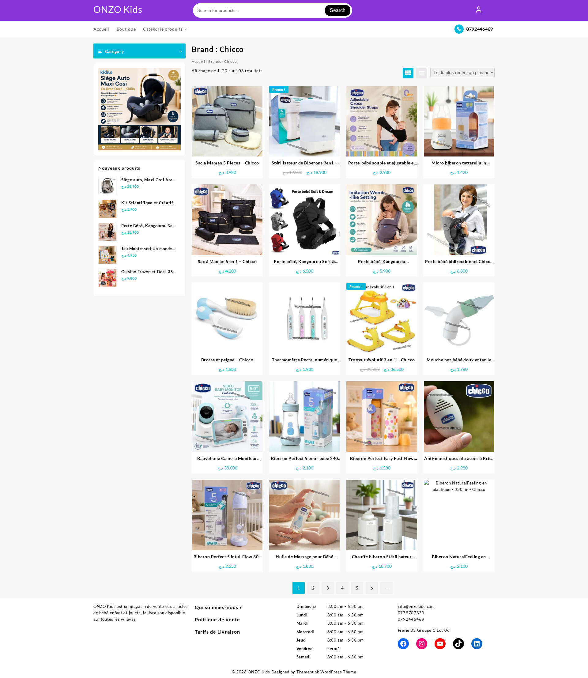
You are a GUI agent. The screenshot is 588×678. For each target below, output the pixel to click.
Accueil (198, 61)
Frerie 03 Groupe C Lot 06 (424, 630)
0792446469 (479, 29)
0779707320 (411, 612)
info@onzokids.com (416, 606)
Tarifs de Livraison (217, 632)
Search (337, 10)
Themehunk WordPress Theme (326, 671)
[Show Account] (478, 10)
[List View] (422, 73)
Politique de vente (217, 619)
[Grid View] (408, 73)
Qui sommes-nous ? (218, 607)
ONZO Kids (117, 9)
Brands (214, 61)
